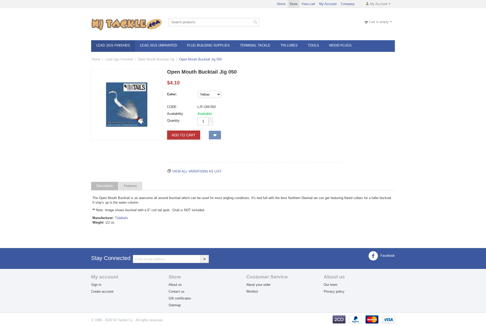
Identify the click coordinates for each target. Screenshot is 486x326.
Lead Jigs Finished (113, 45)
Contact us (177, 291)
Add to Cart (184, 135)
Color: (172, 94)
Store (293, 4)
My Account (328, 4)
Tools (313, 45)
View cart (308, 4)
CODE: (172, 107)
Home (281, 4)
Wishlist (252, 291)
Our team (330, 285)
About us (175, 285)
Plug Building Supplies (208, 45)
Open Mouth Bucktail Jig (156, 59)
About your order (258, 285)
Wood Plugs (340, 45)
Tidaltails (121, 218)
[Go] (204, 259)
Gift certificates (180, 298)
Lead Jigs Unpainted (158, 45)
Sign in (96, 285)
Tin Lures (289, 45)
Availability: (175, 114)
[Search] (255, 22)
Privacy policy (334, 291)
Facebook (387, 255)
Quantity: (173, 120)
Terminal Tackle (255, 45)
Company (348, 4)
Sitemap (175, 305)
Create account (102, 291)
